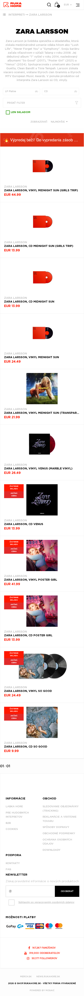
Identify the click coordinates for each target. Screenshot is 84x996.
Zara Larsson (40, 14)
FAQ (8, 869)
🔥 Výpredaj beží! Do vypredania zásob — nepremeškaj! (44, 139)
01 (2, 766)
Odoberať (67, 891)
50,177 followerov (44, 958)
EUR (67, 4)
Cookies (12, 829)
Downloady (51, 849)
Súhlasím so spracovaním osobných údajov (46, 902)
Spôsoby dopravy (56, 827)
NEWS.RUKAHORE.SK (48, 976)
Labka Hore (14, 806)
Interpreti (16, 14)
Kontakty (13, 863)
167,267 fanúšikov (43, 947)
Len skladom (20, 112)
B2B (8, 823)
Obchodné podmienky (59, 833)
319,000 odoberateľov (44, 952)
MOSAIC (50, 990)
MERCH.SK (26, 976)
